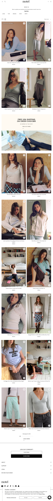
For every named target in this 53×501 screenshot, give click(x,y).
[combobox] (5, 1)
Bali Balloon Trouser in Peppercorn (38, 109)
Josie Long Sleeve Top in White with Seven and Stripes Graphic (13, 241)
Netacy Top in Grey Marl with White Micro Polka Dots (39, 428)
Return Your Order (7, 473)
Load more (26, 439)
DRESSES (14, 13)
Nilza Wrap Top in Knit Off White (14, 334)
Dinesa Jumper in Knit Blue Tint (39, 288)
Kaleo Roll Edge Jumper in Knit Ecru (14, 194)
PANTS (20, 13)
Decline (40, 497)
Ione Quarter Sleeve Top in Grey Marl (39, 194)
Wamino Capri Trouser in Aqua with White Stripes (13, 428)
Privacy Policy (42, 494)
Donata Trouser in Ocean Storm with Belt (14, 288)
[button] (24, 23)
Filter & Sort (46, 19)
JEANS (3, 13)
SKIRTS (26, 13)
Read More (26, 11)
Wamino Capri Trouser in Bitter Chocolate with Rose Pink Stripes (39, 382)
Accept (25, 497)
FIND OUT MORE (26, 126)
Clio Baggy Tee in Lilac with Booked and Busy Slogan (14, 381)
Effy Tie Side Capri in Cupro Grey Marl (39, 62)
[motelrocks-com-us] (26, 1)
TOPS (9, 13)
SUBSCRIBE (26, 456)
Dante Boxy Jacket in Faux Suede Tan (39, 240)
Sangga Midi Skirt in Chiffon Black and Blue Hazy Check (39, 334)
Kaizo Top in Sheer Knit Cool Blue (13, 62)
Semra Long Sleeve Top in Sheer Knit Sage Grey (14, 109)
